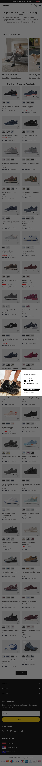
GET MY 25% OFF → (31, 389)
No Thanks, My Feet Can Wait (29, 392)
